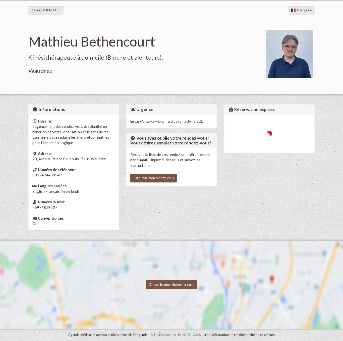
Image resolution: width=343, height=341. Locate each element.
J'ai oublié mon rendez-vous (153, 178)
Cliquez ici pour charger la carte (171, 285)
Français (303, 10)
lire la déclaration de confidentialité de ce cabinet (239, 335)
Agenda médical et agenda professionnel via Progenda (108, 335)
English (38, 191)
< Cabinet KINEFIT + (46, 10)
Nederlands (70, 191)
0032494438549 (47, 175)
